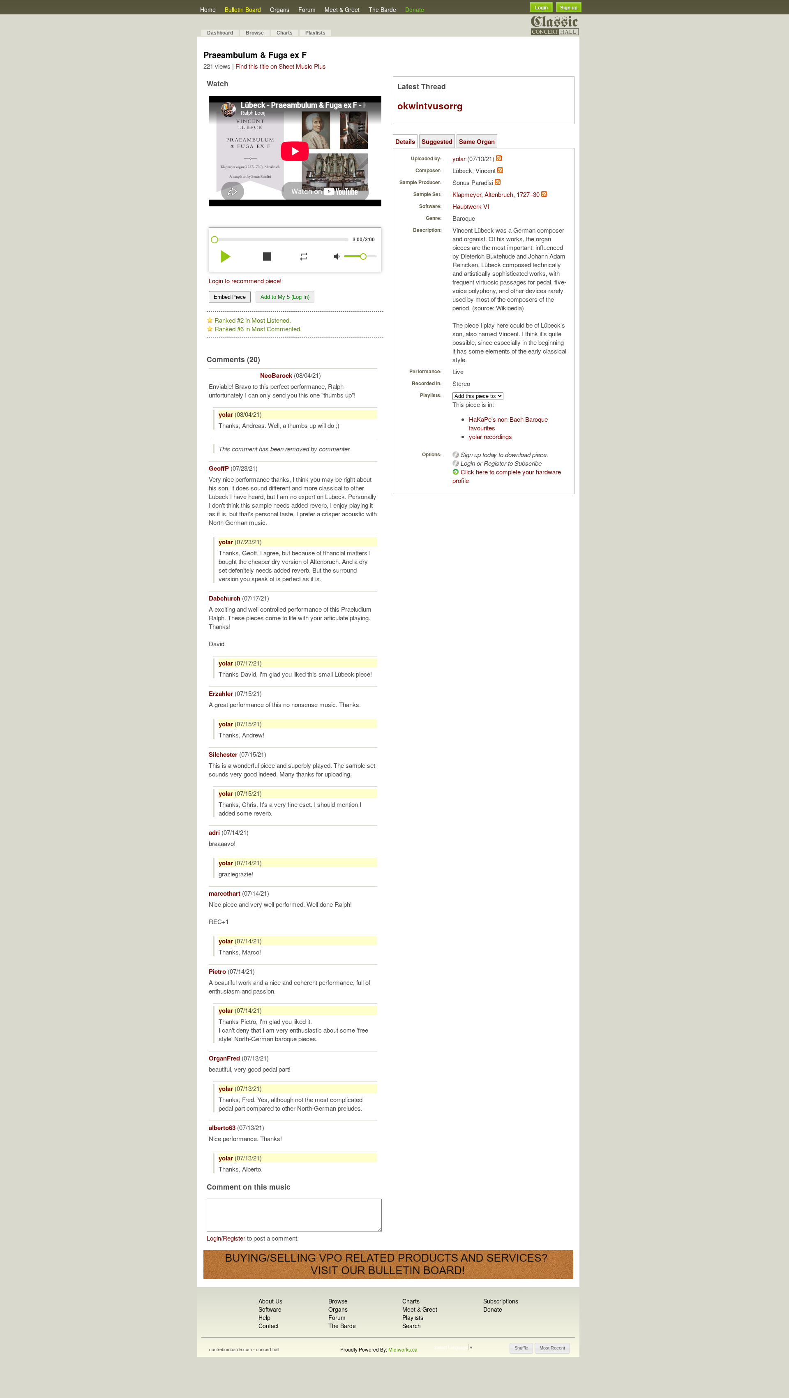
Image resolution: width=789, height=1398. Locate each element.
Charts (285, 33)
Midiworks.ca (403, 1349)
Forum (307, 9)
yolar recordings (490, 436)
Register (234, 1238)
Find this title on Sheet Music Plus (280, 66)
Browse (255, 33)
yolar (226, 414)
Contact (268, 1326)
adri (214, 832)
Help (264, 1317)
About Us (270, 1301)
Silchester (223, 754)
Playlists (315, 33)
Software (269, 1309)
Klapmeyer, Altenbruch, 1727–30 (496, 194)
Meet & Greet (342, 9)
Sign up (568, 8)
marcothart (224, 893)
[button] (521, 1348)
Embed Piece (230, 297)
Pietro (217, 971)
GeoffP (219, 468)
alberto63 (222, 1127)
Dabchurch (224, 598)
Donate (414, 9)
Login (541, 8)
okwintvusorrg (430, 105)
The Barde (382, 9)
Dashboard (220, 33)
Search (411, 1326)
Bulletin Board (243, 9)
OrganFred (224, 1058)
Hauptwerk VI (470, 206)
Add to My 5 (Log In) (285, 297)
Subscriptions (500, 1301)
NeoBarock (276, 375)
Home (208, 9)
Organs (279, 9)
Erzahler (221, 693)
